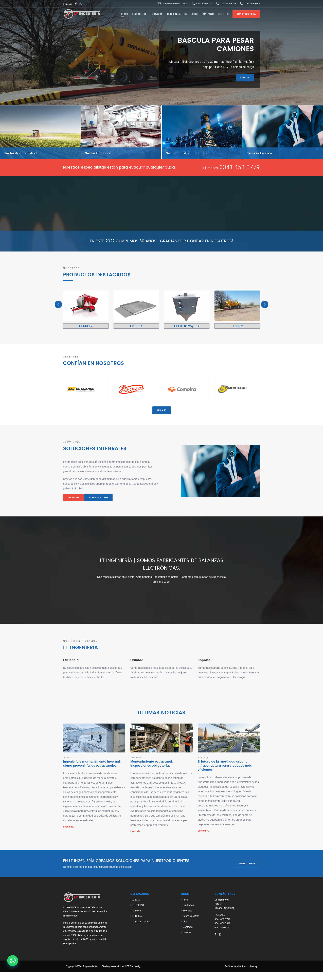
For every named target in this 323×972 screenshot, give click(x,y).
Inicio (124, 13)
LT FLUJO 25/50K (187, 326)
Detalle (245, 84)
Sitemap (253, 966)
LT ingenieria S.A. (90, 966)
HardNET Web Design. (131, 966)
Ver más (162, 410)
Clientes (223, 13)
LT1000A (136, 326)
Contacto (208, 13)
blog (194, 13)
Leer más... (69, 826)
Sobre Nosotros (177, 13)
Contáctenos (246, 863)
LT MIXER (86, 326)
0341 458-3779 (240, 167)
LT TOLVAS (138, 905)
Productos (139, 13)
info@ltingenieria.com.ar (175, 3)
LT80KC (237, 326)
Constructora (246, 13)
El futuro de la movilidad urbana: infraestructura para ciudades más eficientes (225, 765)
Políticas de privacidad (235, 966)
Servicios (157, 13)
